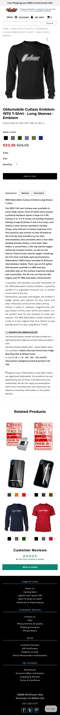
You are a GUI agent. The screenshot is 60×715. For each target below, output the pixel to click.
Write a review (30, 567)
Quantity (7, 164)
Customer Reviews (30, 645)
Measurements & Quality (30, 623)
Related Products (30, 411)
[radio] (6, 138)
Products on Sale (30, 652)
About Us (30, 588)
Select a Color (9, 132)
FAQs (30, 620)
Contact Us (30, 616)
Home (6, 29)
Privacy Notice (30, 630)
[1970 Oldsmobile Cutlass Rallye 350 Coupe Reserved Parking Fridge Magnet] (16, 451)
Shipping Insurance (30, 627)
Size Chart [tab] (39, 193)
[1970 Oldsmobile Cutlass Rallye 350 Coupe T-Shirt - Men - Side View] (44, 533)
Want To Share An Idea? (30, 599)
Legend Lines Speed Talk (30, 595)
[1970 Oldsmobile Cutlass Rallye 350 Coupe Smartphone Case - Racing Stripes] (16, 489)
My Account (30, 669)
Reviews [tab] (25, 193)
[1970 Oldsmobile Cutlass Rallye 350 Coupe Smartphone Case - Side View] (44, 489)
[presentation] (28, 495)
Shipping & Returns (30, 676)
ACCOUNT (24, 17)
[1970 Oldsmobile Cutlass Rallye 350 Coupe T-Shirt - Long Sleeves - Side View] (16, 533)
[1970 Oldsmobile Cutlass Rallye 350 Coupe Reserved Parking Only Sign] (44, 451)
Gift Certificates (30, 648)
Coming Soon (30, 592)
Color (5, 152)
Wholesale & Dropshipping (30, 602)
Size (5, 158)
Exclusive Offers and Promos (30, 673)
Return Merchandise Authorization (30, 655)
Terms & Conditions (30, 680)
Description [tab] (11, 193)
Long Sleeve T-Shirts (22, 29)
